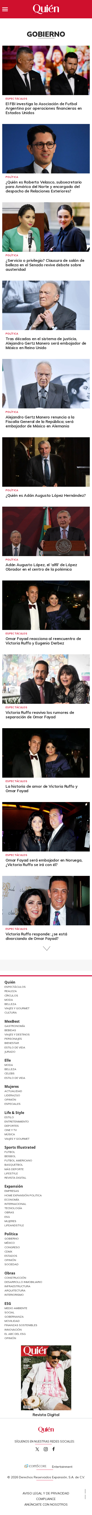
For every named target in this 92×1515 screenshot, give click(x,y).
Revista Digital (15, 1177)
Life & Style (14, 1112)
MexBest (12, 1021)
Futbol (9, 1152)
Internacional (15, 1204)
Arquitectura (14, 1290)
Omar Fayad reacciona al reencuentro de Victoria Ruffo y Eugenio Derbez (43, 640)
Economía (11, 1199)
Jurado (9, 1051)
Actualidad (13, 1091)
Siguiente (46, 948)
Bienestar (11, 1043)
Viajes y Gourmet (16, 1008)
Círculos (11, 995)
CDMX (8, 1251)
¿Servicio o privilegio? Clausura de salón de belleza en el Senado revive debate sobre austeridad (45, 265)
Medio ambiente (15, 1308)
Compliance (46, 1499)
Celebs (9, 1073)
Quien (37, 1449)
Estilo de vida (14, 1078)
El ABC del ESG (15, 1334)
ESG (7, 1303)
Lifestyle (11, 1173)
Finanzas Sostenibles (20, 1325)
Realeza (10, 991)
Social (9, 1312)
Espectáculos (16, 98)
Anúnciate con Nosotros (46, 1504)
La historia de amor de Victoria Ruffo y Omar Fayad (41, 788)
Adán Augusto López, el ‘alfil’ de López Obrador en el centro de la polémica (41, 567)
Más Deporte (14, 1169)
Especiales (12, 1103)
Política (12, 177)
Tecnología (13, 1208)
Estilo (9, 1117)
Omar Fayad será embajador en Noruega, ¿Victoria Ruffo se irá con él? (44, 862)
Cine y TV (10, 1130)
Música (9, 1134)
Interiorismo (14, 1294)
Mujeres (11, 1086)
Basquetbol (13, 1164)
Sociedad (11, 1264)
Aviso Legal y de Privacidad (46, 1493)
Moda (8, 999)
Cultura (10, 1012)
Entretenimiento (16, 1121)
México (9, 1242)
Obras (9, 1212)
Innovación (13, 1329)
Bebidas (10, 1030)
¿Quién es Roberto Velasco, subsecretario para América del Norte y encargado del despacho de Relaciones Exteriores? (44, 186)
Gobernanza (14, 1316)
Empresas (11, 1191)
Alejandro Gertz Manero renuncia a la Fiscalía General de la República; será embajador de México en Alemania (40, 421)
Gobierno (11, 1238)
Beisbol (10, 1156)
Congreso (12, 1247)
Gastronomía (14, 1026)
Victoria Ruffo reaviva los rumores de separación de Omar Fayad (40, 714)
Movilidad (12, 1321)
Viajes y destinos (17, 1034)
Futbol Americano (18, 1160)
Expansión (13, 1186)
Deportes (11, 1125)
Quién (9, 982)
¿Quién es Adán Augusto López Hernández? (46, 495)
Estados (10, 1255)
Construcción (15, 1277)
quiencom (49, 1448)
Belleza (10, 1004)
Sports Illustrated (20, 1147)
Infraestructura (17, 1286)
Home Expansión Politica (23, 1195)
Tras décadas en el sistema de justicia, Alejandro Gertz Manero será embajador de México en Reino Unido (46, 343)
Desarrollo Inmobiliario (23, 1282)
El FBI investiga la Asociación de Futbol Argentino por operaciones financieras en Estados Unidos (44, 108)
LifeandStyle (14, 1225)
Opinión (10, 1099)
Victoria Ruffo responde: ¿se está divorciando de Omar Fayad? (36, 936)
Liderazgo (12, 1095)
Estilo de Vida (14, 1047)
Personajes (13, 1038)
